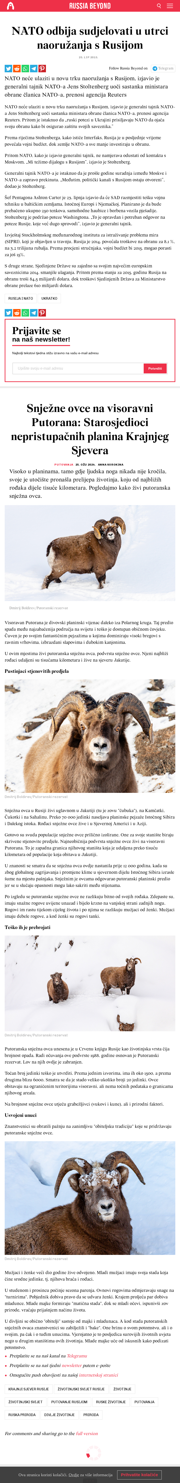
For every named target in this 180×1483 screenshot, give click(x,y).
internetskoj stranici (98, 1375)
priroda (91, 1415)
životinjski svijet (25, 1402)
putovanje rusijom (69, 1402)
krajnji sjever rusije (28, 1389)
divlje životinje (59, 1415)
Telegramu (77, 1356)
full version (87, 1434)
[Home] (10, 6)
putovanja (144, 1402)
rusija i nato (20, 298)
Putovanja (63, 464)
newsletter (72, 1365)
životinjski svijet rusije (81, 1389)
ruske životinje (111, 1402)
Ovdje (74, 1474)
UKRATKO (49, 298)
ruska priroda (22, 1415)
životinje (122, 1389)
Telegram (165, 68)
